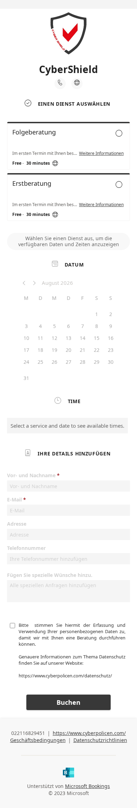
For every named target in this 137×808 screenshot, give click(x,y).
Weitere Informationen (101, 153)
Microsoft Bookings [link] (87, 786)
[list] (68, 173)
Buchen (68, 702)
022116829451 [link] (28, 733)
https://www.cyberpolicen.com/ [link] (89, 733)
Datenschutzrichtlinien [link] (100, 740)
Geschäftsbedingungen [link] (38, 740)
